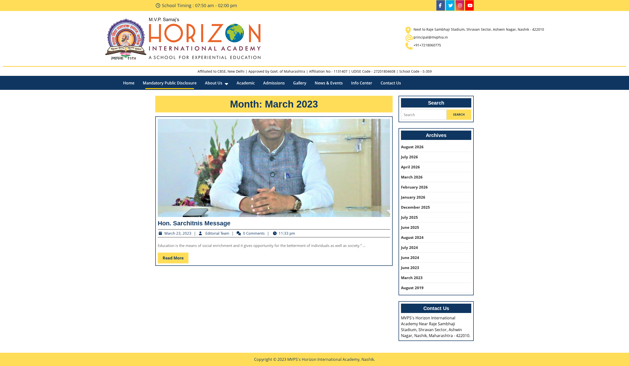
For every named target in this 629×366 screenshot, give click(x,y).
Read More (175, 259)
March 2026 (412, 177)
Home (128, 83)
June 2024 (410, 257)
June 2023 (410, 267)
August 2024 (412, 237)
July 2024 (409, 247)
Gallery (299, 83)
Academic (246, 83)
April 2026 (410, 166)
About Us (213, 83)
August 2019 (412, 287)
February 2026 (414, 187)
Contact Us (391, 83)
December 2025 (415, 207)
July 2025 (409, 217)
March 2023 (412, 277)
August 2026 (412, 146)
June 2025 (410, 227)
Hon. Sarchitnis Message (194, 223)
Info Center (361, 83)
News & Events (329, 83)
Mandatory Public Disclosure (170, 83)
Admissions (274, 83)
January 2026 (413, 197)
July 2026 (409, 156)
